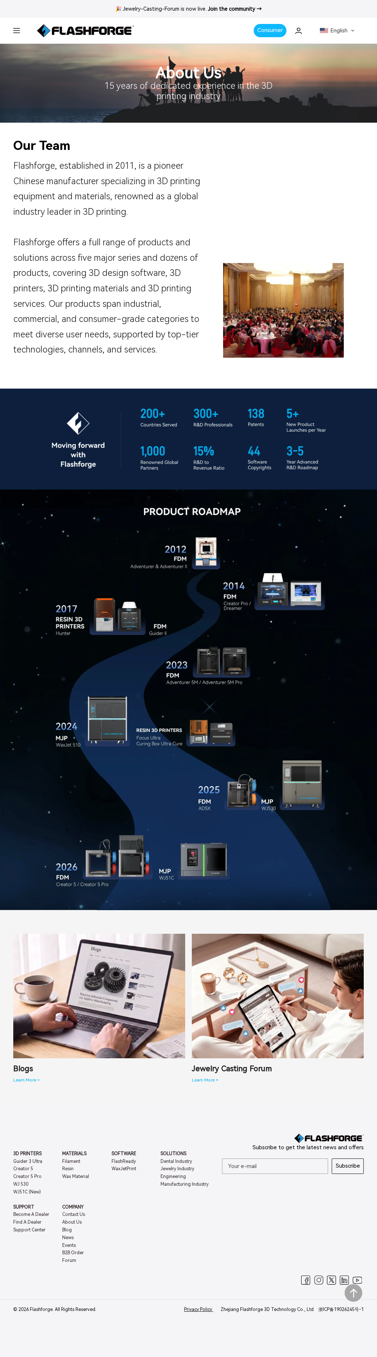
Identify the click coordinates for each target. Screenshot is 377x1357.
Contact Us (73, 1214)
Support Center (29, 1229)
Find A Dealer (27, 1222)
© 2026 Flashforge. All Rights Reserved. (54, 1309)
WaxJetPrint (124, 1168)
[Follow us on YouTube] (357, 1280)
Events (69, 1245)
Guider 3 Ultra (27, 1161)
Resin (68, 1168)
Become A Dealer (31, 1214)
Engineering (173, 1176)
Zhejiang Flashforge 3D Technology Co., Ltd (268, 1309)
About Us (72, 1222)
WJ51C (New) (27, 1192)
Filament (71, 1161)
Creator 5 (23, 1168)
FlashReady (124, 1161)
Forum (69, 1260)
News (68, 1237)
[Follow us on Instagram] (318, 1280)
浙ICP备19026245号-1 (341, 1309)
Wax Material (75, 1176)
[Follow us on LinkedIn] (344, 1280)
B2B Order (73, 1252)
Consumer (270, 30)
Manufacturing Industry (185, 1184)
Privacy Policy (198, 1309)
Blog (67, 1229)
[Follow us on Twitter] (331, 1280)
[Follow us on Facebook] (305, 1280)
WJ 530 (20, 1184)
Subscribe (348, 1166)
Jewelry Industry (177, 1168)
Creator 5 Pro (27, 1176)
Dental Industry (176, 1161)
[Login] (298, 31)
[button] (337, 30)
